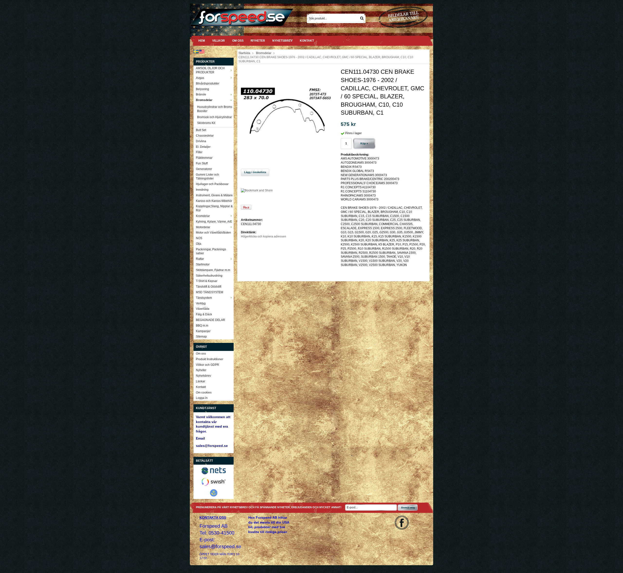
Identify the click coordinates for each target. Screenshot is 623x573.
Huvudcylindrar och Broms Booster (214, 109)
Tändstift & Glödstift (208, 286)
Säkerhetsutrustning (209, 275)
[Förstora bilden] (287, 116)
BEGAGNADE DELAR (210, 320)
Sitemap (201, 336)
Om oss (238, 40)
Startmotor (203, 264)
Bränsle (201, 94)
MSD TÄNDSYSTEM (209, 292)
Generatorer (204, 169)
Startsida (244, 53)
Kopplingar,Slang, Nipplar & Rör (214, 208)
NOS (199, 238)
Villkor (218, 40)
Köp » (364, 143)
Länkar (200, 381)
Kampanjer (203, 331)
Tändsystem (204, 298)
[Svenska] (196, 51)
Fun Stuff (202, 163)
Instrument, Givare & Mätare (214, 195)
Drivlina (201, 141)
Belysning (202, 89)
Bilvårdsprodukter (207, 83)
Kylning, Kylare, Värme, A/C (214, 221)
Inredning (202, 189)
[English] (201, 51)
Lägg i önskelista (255, 172)
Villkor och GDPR (207, 364)
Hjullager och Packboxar (212, 184)
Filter (199, 152)
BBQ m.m (202, 325)
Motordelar (203, 227)
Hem (201, 40)
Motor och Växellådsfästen (213, 232)
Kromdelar (203, 216)
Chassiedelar (205, 135)
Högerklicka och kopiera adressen (263, 236)
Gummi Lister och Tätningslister (207, 176)
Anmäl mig (408, 507)
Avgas (200, 78)
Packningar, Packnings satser (211, 251)
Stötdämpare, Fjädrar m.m (213, 270)
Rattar (200, 259)
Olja (198, 243)
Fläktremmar (204, 158)
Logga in (202, 398)
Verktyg (201, 303)
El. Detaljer (203, 147)
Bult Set (201, 130)
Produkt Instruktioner (209, 359)
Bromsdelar (204, 100)
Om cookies (203, 392)
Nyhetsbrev (282, 40)
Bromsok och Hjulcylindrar (214, 117)
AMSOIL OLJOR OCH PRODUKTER (210, 70)
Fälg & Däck (204, 314)
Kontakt (307, 40)
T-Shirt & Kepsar (206, 281)
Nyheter (258, 40)
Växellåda (202, 308)
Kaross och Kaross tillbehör (214, 201)
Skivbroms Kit (206, 123)
